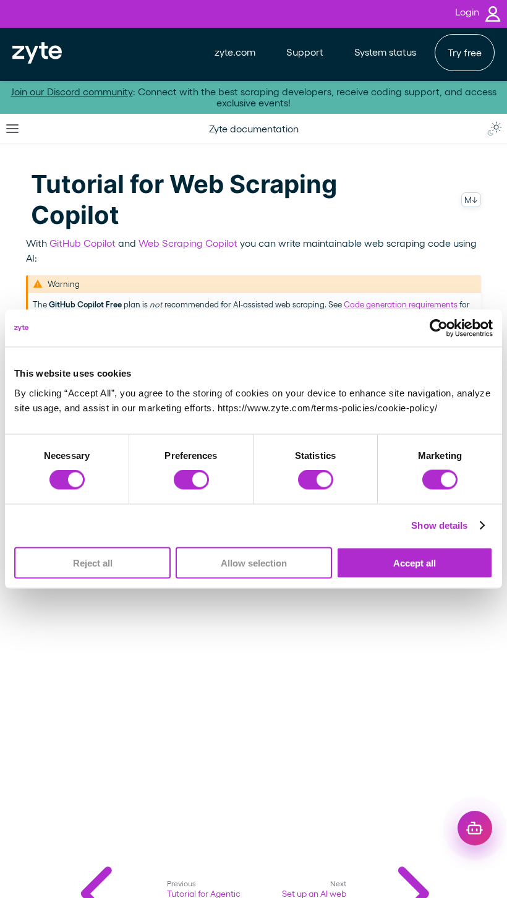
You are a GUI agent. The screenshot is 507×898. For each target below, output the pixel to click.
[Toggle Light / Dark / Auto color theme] (494, 128)
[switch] (191, 480)
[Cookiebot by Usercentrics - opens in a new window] (439, 328)
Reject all (93, 562)
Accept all (414, 562)
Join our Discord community (72, 91)
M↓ (471, 199)
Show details (439, 525)
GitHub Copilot (82, 243)
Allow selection (254, 562)
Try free (465, 52)
